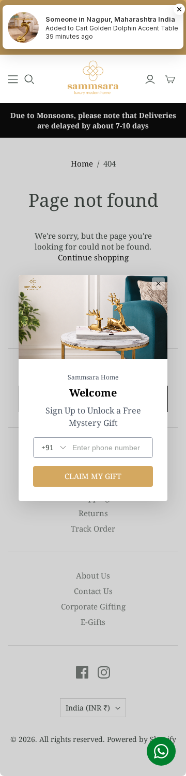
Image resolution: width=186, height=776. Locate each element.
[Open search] (29, 79)
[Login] (150, 79)
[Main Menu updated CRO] (13, 79)
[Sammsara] (93, 77)
